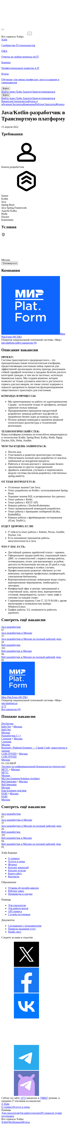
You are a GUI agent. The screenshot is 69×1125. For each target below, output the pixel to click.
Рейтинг (40, 104)
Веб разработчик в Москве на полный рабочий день (31, 657)
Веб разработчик (10, 645)
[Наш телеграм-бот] (26, 1095)
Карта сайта (15, 873)
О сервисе (14, 858)
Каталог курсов (17, 870)
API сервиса (15, 911)
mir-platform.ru (9, 342)
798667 (44, 1098)
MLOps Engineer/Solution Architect (20, 778)
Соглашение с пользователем (24, 925)
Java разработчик (11, 626)
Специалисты (20, 101)
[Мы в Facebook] (26, 991)
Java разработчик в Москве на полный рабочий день (31, 639)
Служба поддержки (19, 914)
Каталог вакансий (18, 867)
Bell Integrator (9, 781)
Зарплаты (50, 104)
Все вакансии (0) (27, 342)
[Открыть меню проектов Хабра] (2, 29)
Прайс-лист (14, 931)
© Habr (5, 1104)
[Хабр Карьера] (14, 33)
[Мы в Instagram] (26, 1043)
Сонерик (6, 738)
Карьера (17, 1122)
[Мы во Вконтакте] (26, 1017)
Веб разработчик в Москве (16, 651)
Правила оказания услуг (22, 928)
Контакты (13, 876)
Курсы (26, 1122)
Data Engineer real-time (13, 790)
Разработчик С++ (11, 735)
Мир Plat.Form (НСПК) (14, 697)
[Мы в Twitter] (26, 966)
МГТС (5, 769)
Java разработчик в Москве (16, 633)
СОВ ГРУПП (9, 753)
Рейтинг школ (16, 890)
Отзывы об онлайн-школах (23, 887)
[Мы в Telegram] (26, 1069)
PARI (4, 793)
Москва (17, 726)
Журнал (60, 104)
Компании (29, 104)
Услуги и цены (16, 861)
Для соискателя (17, 905)
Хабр (4, 1122)
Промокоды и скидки (20, 893)
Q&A (10, 1122)
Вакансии (7, 101)
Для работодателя (18, 908)
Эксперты (17, 104)
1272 (23, 1098)
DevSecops (7, 723)
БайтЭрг (6, 726)
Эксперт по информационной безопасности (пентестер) (33, 766)
